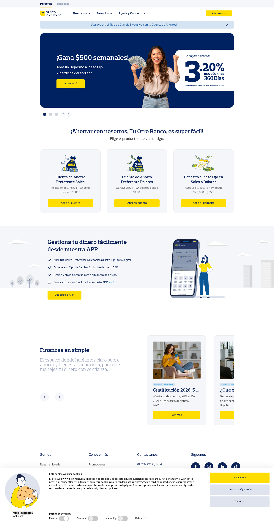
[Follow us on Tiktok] (235, 466)
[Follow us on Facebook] (195, 466)
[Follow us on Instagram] (208, 466)
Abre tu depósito (204, 203)
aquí (111, 282)
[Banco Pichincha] (50, 13)
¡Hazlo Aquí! (70, 83)
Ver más (176, 415)
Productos (80, 13)
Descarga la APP (64, 295)
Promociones (97, 464)
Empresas (63, 4)
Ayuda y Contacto (130, 13)
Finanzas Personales (163, 384)
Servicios (103, 13)
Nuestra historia (50, 464)
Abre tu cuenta (219, 13)
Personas (46, 4)
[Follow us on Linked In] (222, 466)
